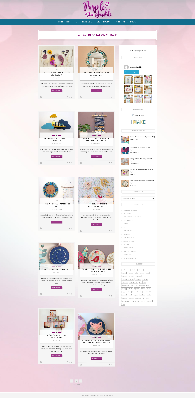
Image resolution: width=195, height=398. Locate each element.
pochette (131, 298)
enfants (130, 288)
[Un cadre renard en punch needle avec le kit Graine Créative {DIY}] (96, 326)
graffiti (148, 288)
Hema (133, 292)
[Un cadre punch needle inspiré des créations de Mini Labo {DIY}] (96, 257)
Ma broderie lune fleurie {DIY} (56, 269)
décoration (134, 285)
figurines (136, 288)
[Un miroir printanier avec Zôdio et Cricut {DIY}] (96, 59)
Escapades (134, 22)
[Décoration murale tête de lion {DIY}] (56, 190)
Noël (130, 295)
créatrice (145, 279)
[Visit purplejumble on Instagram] (126, 67)
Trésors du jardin (130, 258)
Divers (126, 224)
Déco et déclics (63, 22)
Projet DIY (146, 298)
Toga (123, 304)
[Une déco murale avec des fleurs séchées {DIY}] (56, 59)
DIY (76, 22)
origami (136, 295)
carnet (142, 273)
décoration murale (144, 285)
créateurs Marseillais (128, 279)
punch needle (126, 301)
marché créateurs (148, 292)
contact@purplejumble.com (138, 51)
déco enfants (125, 285)
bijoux (140, 270)
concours (124, 276)
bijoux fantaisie (148, 270)
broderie (130, 273)
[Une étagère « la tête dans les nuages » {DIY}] (56, 125)
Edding (124, 288)
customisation (133, 282)
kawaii (139, 292)
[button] (128, 79)
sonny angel (135, 301)
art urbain (134, 270)
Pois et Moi (138, 298)
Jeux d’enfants (103, 22)
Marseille (127, 244)
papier (149, 295)
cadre (136, 273)
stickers (143, 301)
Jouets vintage (129, 241)
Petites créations (130, 251)
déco (144, 282)
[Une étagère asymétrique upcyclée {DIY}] (56, 322)
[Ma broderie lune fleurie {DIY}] (56, 256)
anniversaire (125, 270)
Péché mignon (128, 248)
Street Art (127, 255)
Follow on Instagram (131, 72)
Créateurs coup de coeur (132, 217)
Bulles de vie (120, 22)
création (138, 279)
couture (131, 276)
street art (149, 301)
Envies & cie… (87, 22)
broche (124, 273)
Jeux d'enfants (129, 237)
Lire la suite (56, 90)
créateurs (138, 276)
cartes (147, 273)
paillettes (142, 295)
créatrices (125, 282)
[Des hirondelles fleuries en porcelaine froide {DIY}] (96, 190)
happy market (126, 292)
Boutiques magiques (130, 210)
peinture (124, 298)
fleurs (143, 288)
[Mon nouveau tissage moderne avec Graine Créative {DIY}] (96, 125)
